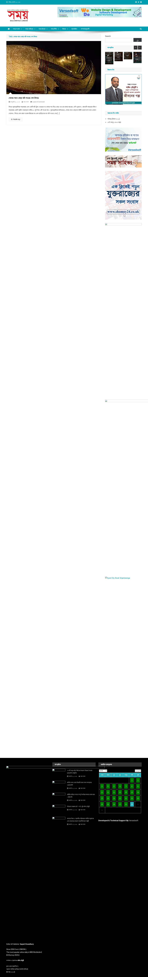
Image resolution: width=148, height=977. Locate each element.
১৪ (126, 792)
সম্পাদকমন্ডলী (85, 29)
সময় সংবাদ (16, 29)
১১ (108, 792)
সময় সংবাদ (26, 102)
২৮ (126, 804)
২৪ (102, 804)
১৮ (108, 798)
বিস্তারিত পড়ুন (16, 119)
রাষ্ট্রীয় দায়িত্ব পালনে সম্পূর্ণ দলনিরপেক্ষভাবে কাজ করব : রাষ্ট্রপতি (81, 795)
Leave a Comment (38, 102)
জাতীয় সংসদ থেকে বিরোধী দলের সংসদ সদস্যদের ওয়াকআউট (79, 783)
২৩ (138, 798)
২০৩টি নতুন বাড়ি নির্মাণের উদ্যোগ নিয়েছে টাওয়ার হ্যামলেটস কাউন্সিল (79, 771)
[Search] (137, 40)
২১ (126, 798)
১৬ (138, 792)
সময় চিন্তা (42, 29)
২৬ (114, 804)
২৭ (120, 804)
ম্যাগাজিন (74, 29)
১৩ (120, 792)
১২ (114, 792)
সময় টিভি (54, 29)
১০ (102, 792)
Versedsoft (133, 820)
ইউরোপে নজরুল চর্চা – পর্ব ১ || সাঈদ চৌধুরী (78, 806)
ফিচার (64, 29)
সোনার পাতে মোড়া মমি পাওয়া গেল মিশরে (24, 98)
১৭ (102, 798)
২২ (132, 798)
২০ (120, 798)
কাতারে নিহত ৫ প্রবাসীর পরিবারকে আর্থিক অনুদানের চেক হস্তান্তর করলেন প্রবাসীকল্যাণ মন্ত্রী (80, 819)
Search (108, 36)
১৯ (114, 798)
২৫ (108, 804)
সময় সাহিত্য (29, 29)
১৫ (132, 792)
